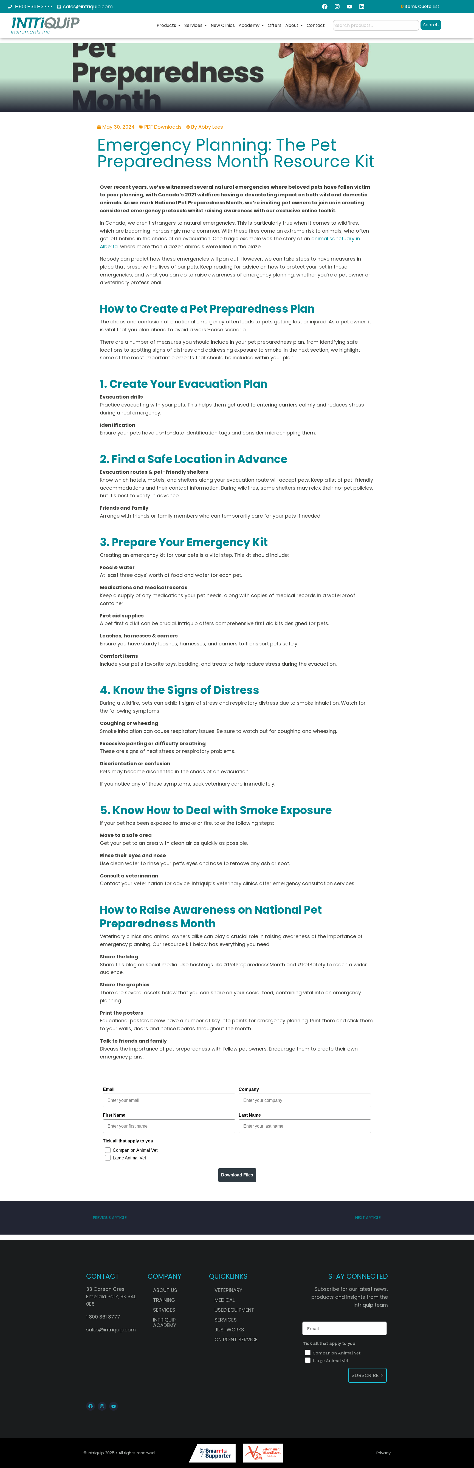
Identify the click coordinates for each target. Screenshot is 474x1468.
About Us (165, 1290)
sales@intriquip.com (111, 1329)
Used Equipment (234, 1309)
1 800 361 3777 (103, 1316)
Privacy (383, 1453)
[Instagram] (337, 6)
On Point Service (236, 1339)
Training (164, 1300)
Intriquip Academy (164, 1322)
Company (249, 1089)
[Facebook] (324, 6)
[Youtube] (113, 1406)
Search (431, 25)
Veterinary (228, 1290)
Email (108, 1089)
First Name (114, 1115)
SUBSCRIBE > (367, 1375)
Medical (225, 1300)
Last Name (250, 1115)
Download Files (237, 1175)
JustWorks (229, 1329)
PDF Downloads (163, 126)
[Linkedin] (361, 6)
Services (164, 1309)
